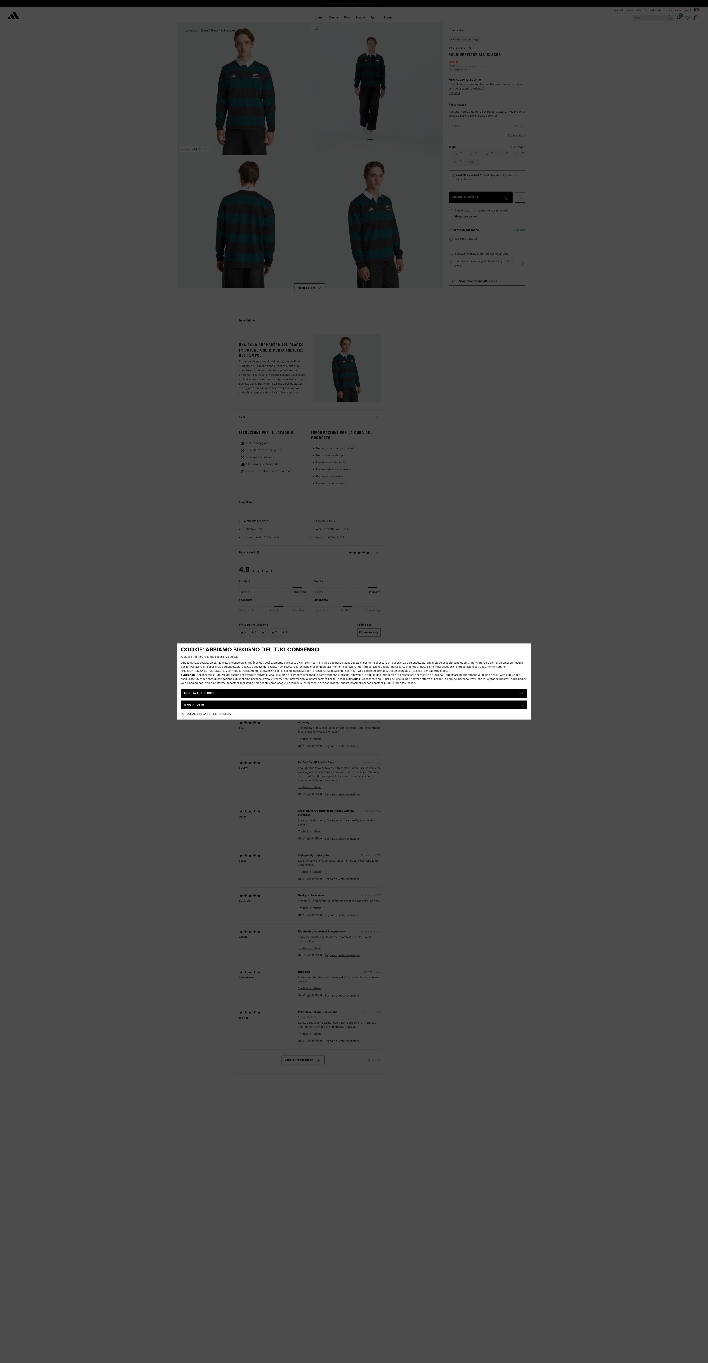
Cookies (417, 671)
